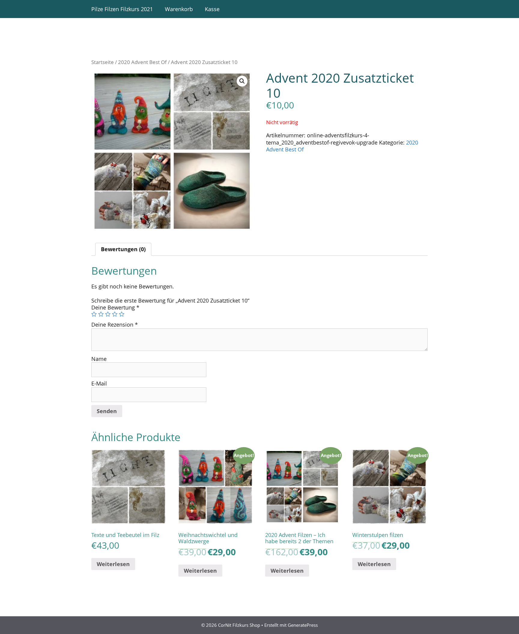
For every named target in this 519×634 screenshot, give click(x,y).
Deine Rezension (114, 324)
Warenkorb (179, 9)
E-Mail (99, 383)
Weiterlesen (113, 564)
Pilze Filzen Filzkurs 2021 (122, 9)
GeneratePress (303, 625)
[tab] (123, 249)
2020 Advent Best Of (142, 62)
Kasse (212, 9)
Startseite (102, 62)
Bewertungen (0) (123, 249)
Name (99, 358)
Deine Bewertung (115, 307)
